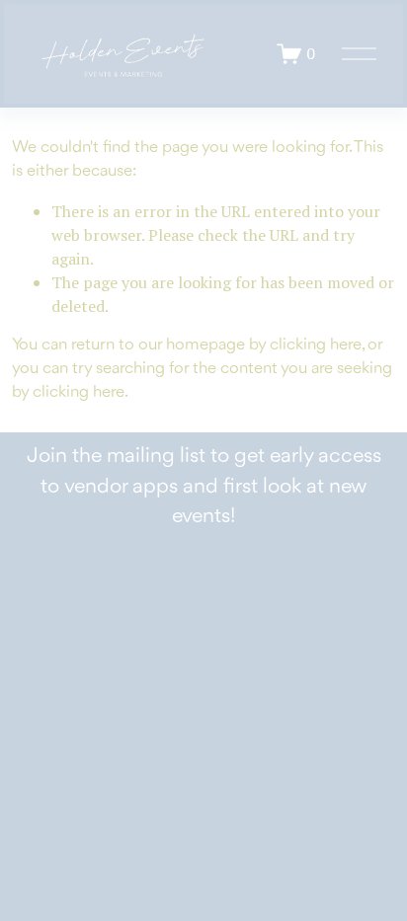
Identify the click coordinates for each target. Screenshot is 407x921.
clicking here (316, 345)
